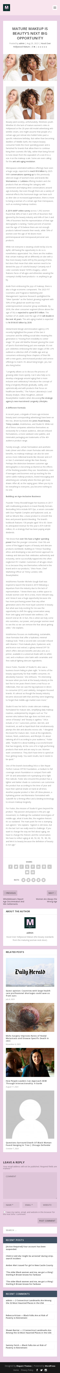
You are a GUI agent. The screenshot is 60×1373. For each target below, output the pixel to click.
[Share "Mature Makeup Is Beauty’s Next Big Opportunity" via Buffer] (44, 867)
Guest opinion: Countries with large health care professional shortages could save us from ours (28, 993)
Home (16, 1370)
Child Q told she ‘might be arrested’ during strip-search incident (30, 1257)
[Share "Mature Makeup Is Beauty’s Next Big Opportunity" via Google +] (21, 867)
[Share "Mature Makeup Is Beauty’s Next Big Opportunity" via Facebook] (10, 867)
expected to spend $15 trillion (31, 312)
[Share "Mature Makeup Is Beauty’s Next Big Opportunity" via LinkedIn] (38, 867)
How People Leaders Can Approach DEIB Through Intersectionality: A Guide (26, 1082)
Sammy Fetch (12, 1345)
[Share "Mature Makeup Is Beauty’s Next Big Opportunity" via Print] (33, 872)
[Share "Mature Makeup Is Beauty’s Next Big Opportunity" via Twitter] (16, 867)
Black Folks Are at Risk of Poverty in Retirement (27, 1316)
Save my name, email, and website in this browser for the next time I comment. (29, 1213)
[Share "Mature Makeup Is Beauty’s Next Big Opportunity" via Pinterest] (33, 867)
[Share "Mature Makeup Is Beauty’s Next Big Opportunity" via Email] (27, 872)
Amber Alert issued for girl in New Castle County (29, 1265)
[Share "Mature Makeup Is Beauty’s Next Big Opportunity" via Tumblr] (27, 867)
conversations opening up (22, 174)
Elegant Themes (24, 1366)
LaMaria (24, 181)
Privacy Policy (27, 1370)
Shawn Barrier (13, 1330)
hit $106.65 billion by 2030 (20, 322)
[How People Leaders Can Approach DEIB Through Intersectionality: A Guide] (30, 1062)
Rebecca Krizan (13, 1315)
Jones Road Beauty (41, 420)
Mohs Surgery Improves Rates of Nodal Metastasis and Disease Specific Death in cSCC (27, 1038)
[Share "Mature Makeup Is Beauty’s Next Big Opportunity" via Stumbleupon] (49, 867)
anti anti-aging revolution (24, 161)
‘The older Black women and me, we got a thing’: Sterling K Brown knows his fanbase (29, 1273)
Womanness (11, 181)
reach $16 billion (37, 171)
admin (22, 43)
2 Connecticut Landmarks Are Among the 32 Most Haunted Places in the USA (28, 1301)
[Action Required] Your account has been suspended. (26, 1247)
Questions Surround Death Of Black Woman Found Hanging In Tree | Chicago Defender (29, 1143)
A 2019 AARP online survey (18, 210)
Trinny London (12, 424)
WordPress (50, 1366)
